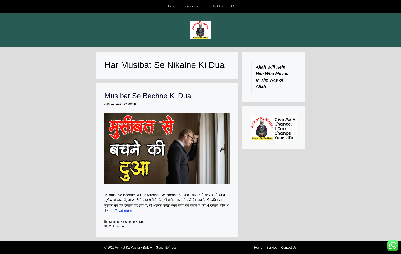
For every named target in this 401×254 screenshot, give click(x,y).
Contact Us (215, 6)
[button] (233, 6)
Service (188, 6)
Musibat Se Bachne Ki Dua (147, 96)
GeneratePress (166, 247)
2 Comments (117, 226)
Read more (123, 211)
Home (171, 6)
